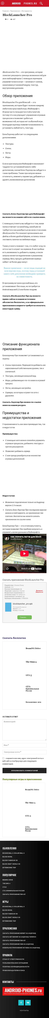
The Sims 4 (31, 662)
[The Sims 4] (14, 662)
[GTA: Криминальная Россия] (14, 689)
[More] (22, 629)
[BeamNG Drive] (14, 649)
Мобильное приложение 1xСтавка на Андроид (21, 948)
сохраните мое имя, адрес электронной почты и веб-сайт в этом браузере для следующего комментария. (23, 761)
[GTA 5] (14, 675)
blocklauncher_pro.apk (23, 604)
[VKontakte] (28, 1002)
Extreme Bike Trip (9, 867)
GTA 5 (29, 675)
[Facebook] (5, 629)
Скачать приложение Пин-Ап (14, 894)
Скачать (23, 617)
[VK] (16, 629)
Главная (6, 11)
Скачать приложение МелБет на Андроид (19, 933)
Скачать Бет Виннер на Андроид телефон (19, 937)
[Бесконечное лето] (14, 702)
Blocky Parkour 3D (10, 860)
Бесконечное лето (33, 702)
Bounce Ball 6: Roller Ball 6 (13, 853)
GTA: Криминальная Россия (32, 688)
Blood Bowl (7, 857)
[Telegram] (10, 629)
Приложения (15, 11)
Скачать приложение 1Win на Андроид (18, 944)
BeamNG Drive (33, 648)
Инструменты (27, 11)
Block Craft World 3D (11, 864)
